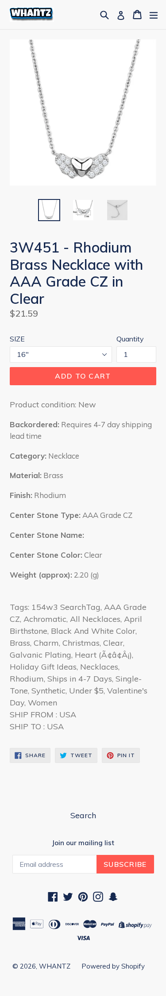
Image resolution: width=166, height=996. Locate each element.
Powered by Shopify (113, 966)
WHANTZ (54, 966)
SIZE (17, 338)
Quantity (130, 338)
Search (83, 815)
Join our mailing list (83, 843)
